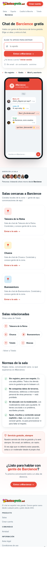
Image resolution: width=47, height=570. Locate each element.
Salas (5, 11)
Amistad (5, 531)
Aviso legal (6, 541)
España (13, 11)
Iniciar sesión (26, 59)
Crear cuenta (35, 3)
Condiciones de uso (10, 545)
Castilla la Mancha (26, 11)
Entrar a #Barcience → (23, 53)
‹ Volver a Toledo (9, 350)
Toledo (39, 11)
